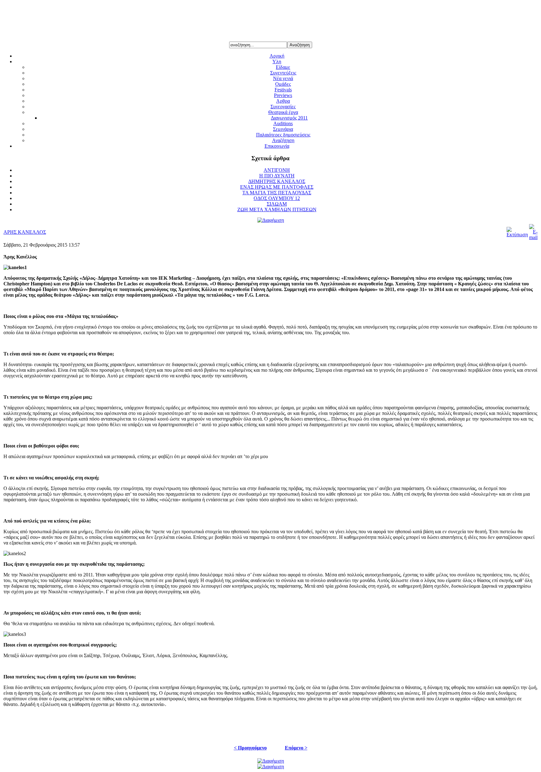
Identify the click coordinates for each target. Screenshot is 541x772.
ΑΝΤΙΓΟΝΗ (277, 170)
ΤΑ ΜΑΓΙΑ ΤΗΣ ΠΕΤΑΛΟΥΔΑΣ (276, 192)
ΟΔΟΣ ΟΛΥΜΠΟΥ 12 (277, 198)
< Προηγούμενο (250, 747)
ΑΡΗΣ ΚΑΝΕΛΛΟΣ (24, 232)
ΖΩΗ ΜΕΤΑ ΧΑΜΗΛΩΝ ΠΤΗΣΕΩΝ (277, 209)
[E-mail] (533, 237)
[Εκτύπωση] (517, 234)
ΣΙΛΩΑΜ (277, 204)
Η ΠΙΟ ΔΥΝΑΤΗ (277, 175)
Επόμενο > (296, 747)
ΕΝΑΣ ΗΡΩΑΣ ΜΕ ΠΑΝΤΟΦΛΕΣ (276, 187)
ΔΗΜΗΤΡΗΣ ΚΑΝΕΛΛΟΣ (276, 181)
